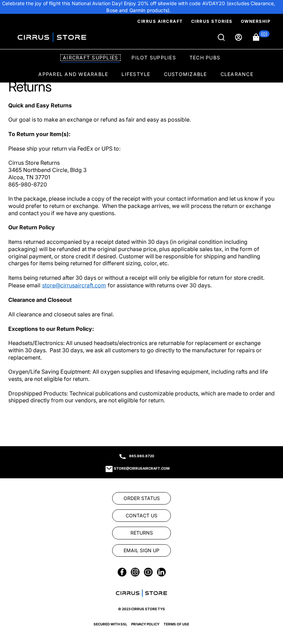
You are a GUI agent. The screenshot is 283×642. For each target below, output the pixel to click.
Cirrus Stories (212, 21)
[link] (23, 408)
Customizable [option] (185, 74)
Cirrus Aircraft (160, 21)
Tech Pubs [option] (204, 57)
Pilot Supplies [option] (153, 57)
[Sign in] (239, 37)
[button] (261, 37)
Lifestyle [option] (135, 74)
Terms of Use (176, 624)
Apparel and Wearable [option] (73, 74)
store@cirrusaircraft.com (141, 468)
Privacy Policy (145, 624)
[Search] (222, 37)
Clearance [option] (237, 74)
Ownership (256, 21)
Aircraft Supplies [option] (90, 57)
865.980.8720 (141, 456)
